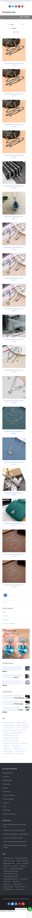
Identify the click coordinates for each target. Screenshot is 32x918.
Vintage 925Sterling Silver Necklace (11, 740)
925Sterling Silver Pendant (9, 727)
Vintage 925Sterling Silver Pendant (10, 743)
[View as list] (17, 32)
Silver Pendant (23, 730)
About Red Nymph (8, 773)
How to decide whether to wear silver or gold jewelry (14, 825)
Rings (4, 612)
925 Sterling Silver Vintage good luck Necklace (14, 462)
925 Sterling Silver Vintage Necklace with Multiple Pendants (17, 339)
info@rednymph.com (19, 3)
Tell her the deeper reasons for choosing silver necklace (15, 846)
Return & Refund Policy (9, 795)
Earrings (5, 616)
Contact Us (6, 802)
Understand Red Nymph (9, 814)
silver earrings (6, 730)
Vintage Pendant (6, 748)
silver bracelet (25, 727)
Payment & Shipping (8, 799)
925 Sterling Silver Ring (8, 722)
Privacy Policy (6, 784)
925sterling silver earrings (8, 725)
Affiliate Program (7, 780)
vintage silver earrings (8, 751)
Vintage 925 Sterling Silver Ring (16, 733)
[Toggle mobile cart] (25, 12)
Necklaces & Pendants (9, 623)
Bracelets (5, 619)
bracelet (18, 727)
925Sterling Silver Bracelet (21, 722)
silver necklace (14, 730)
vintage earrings (6, 745)
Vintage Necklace (16, 745)
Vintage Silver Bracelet (17, 748)
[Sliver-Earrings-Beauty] (16, 630)
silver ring (5, 733)
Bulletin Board (6, 810)
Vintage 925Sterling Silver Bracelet (10, 735)
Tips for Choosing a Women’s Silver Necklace (14, 841)
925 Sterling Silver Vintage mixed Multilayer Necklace (15, 431)
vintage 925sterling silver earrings (10, 738)
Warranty (5, 788)
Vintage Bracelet (23, 743)
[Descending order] (22, 24)
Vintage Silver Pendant (8, 753)
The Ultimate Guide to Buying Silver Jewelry (14, 830)
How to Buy (6, 776)
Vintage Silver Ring (19, 753)
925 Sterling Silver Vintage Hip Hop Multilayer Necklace (16, 400)
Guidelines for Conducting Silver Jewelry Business (15, 834)
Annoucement (6, 791)
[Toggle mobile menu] (29, 12)
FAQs (4, 806)
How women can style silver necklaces (13, 838)
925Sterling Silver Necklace (22, 725)
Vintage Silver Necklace (20, 751)
